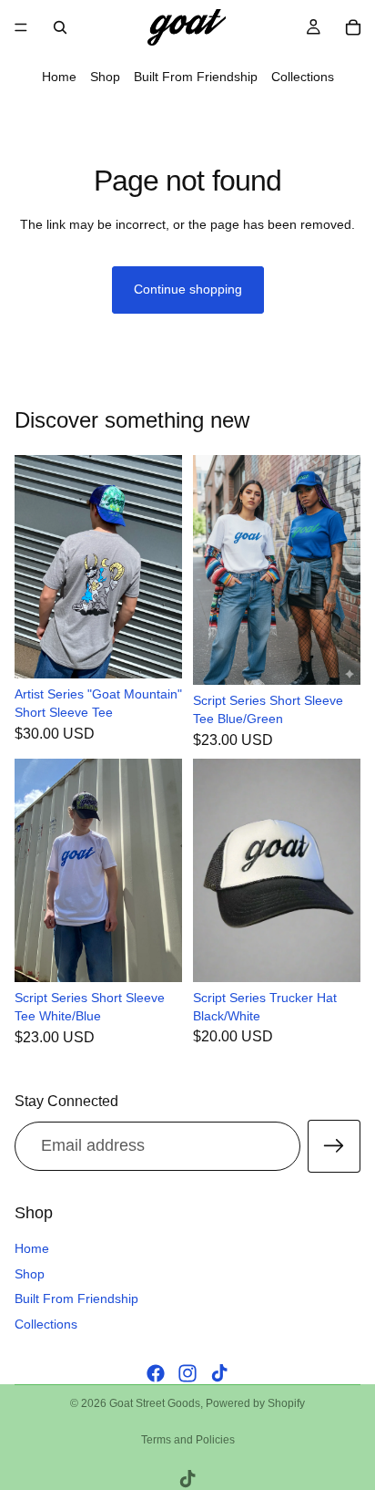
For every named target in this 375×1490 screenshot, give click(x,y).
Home (59, 76)
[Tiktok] (219, 1373)
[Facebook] (156, 1373)
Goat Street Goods (154, 1403)
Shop (105, 76)
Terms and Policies (188, 1439)
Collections (302, 76)
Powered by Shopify (255, 1403)
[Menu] (21, 27)
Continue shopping (188, 289)
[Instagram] (187, 1373)
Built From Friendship (196, 76)
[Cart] (353, 27)
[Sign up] (334, 1146)
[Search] (60, 27)
